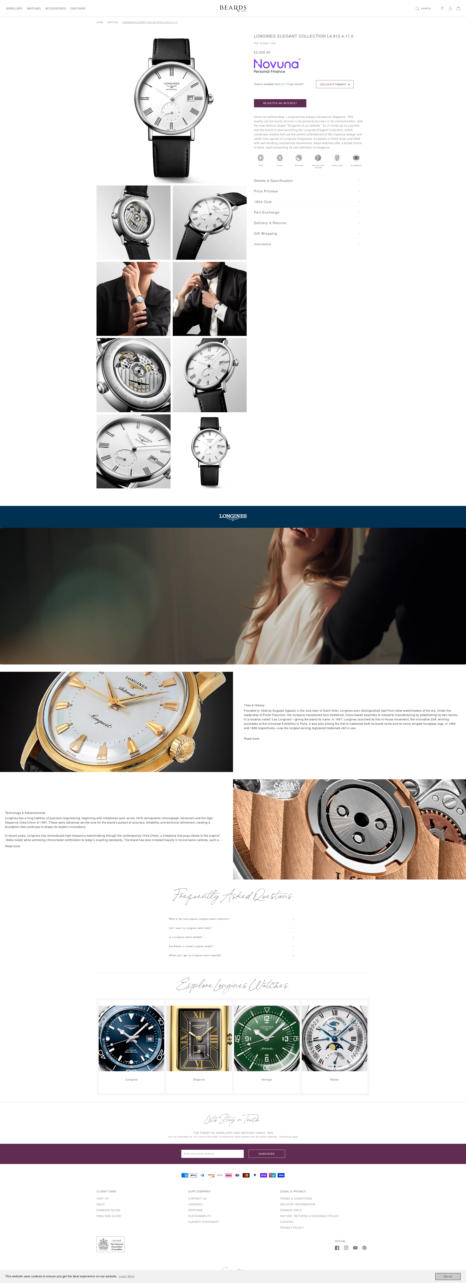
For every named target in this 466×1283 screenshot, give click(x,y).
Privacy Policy (292, 1227)
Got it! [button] (448, 1276)
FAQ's (100, 1204)
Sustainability (199, 1216)
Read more (251, 738)
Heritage (267, 1079)
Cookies (286, 1222)
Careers (195, 1204)
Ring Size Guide (108, 1216)
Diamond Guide (108, 1210)
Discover (78, 8)
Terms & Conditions (296, 1198)
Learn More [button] (127, 1276)
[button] (423, 8)
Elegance (199, 1079)
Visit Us (102, 1198)
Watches (34, 8)
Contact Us (197, 1198)
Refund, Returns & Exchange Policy (309, 1216)
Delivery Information (297, 1204)
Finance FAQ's (291, 1210)
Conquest (131, 1079)
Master (334, 1079)
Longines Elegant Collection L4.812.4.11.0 (150, 22)
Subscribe (267, 1153)
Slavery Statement (203, 1222)
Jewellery (14, 8)
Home (99, 22)
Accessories (55, 8)
